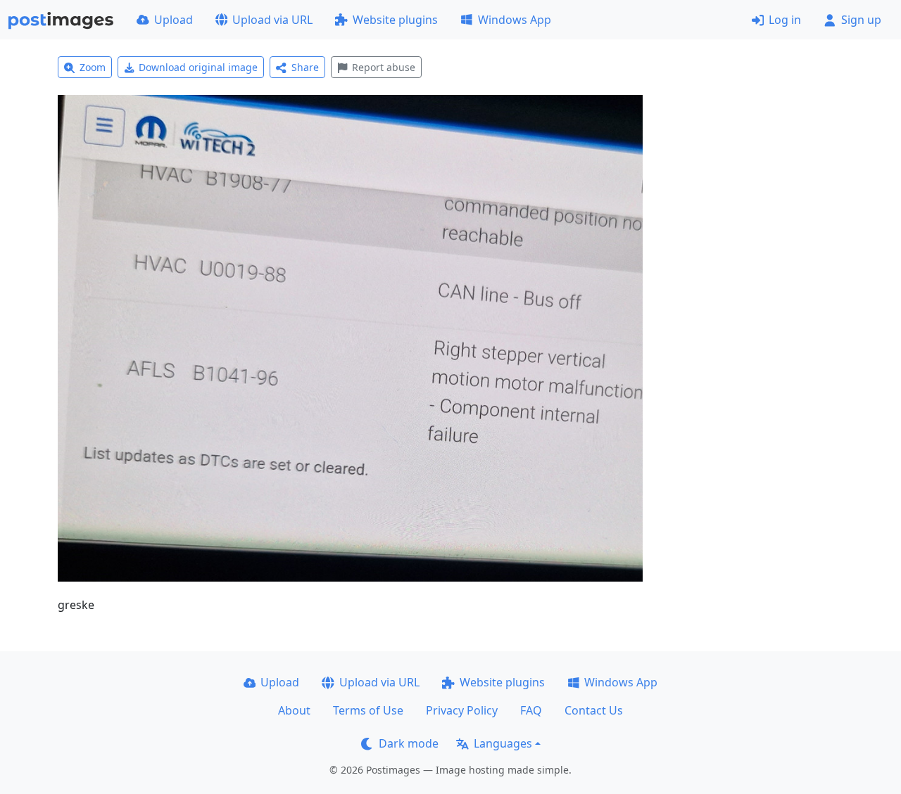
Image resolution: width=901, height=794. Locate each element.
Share (305, 67)
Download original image (198, 67)
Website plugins (395, 19)
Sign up (861, 19)
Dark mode (409, 743)
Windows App (514, 19)
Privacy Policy (462, 710)
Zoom (93, 67)
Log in (785, 19)
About (294, 710)
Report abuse (383, 67)
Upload (173, 19)
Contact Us (594, 710)
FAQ (531, 710)
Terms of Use (368, 710)
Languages (503, 743)
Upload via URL (272, 19)
